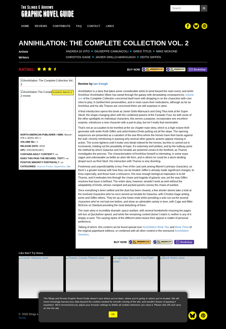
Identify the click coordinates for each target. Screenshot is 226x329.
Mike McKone (166, 51)
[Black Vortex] (182, 277)
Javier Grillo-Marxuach (115, 57)
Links (110, 26)
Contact (93, 26)
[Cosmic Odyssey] (41, 277)
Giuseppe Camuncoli (111, 51)
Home (25, 26)
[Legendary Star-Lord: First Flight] (135, 277)
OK (113, 314)
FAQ (79, 26)
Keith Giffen (150, 57)
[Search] (204, 8)
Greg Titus (142, 51)
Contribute (61, 26)
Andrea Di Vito (78, 51)
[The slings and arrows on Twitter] (196, 26)
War (69, 166)
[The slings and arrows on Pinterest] (204, 26)
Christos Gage (78, 57)
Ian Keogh (100, 83)
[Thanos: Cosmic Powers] (88, 277)
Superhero (59, 166)
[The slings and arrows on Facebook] (188, 26)
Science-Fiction (45, 166)
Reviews (41, 26)
